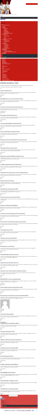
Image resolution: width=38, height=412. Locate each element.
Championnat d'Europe (26, 85)
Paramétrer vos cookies (5, 404)
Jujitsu (5, 36)
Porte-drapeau (19, 85)
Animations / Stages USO (7, 50)
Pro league (31, 85)
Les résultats (6, 44)
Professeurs (5, 30)
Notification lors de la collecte (10, 410)
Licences (3, 401)
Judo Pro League (6, 45)
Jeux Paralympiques (7, 85)
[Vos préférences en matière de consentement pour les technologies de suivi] (36, 410)
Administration (6, 31)
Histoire (5, 29)
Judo (3, 65)
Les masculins (6, 47)
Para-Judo (2, 85)
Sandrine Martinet (14, 85)
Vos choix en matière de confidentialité (24, 410)
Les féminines (6, 46)
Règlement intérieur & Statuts (8, 33)
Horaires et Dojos (6, 41)
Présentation (6, 28)
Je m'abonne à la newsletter (4, 14)
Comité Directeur (6, 32)
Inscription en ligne (6, 40)
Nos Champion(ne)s (5, 77)
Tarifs (5, 42)
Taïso (5, 37)
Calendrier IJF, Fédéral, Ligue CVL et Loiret (10, 51)
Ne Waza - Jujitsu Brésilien (8, 38)
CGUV (3, 403)
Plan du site (3, 400)
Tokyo (10, 85)
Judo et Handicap (6, 35)
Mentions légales (4, 402)
